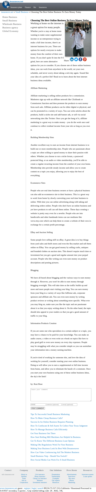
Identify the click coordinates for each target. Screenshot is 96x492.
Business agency (10, 27)
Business (40, 480)
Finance (28, 7)
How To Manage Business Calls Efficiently (49, 429)
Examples (56, 478)
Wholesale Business (11, 24)
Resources (55, 482)
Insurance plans (16, 7)
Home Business (9, 17)
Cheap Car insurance (40, 478)
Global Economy (10, 31)
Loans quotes (87, 476)
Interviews (71, 476)
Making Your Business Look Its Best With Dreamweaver (55, 448)
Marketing (71, 482)
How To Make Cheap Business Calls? (47, 418)
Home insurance (40, 476)
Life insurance (40, 474)
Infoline (24, 476)
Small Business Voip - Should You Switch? (49, 456)
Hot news (72, 478)
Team (24, 478)
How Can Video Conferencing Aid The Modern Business (55, 452)
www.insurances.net (8, 488)
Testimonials (56, 476)
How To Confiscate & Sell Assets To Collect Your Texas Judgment (59, 426)
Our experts (56, 480)
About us (24, 474)
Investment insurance (40, 482)
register (27, 488)
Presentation (56, 474)
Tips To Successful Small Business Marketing (50, 414)
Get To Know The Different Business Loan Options (53, 441)
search (40, 488)
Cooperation (24, 482)
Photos (71, 480)
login (34, 488)
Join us (24, 480)
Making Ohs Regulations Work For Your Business (52, 445)
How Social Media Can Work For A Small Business (53, 460)
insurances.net (7, 12)
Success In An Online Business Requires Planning (52, 422)
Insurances (43, 7)
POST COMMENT (37, 408)
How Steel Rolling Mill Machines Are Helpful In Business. (56, 437)
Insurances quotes (87, 474)
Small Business (21, 12)
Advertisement (71, 474)
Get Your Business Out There (43, 433)
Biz (34, 7)
